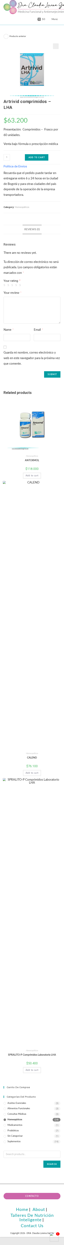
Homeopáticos (22, 207)
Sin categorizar (15, 1136)
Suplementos (14, 1141)
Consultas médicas (16, 1114)
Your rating (12, 280)
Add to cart (36, 157)
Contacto (32, 1196)
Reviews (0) (32, 229)
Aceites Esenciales (16, 1103)
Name (8, 329)
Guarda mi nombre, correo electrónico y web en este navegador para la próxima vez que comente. (32, 358)
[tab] (32, 229)
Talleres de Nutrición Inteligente (32, 1217)
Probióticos (13, 1131)
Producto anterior (17, 36)
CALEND (32, 758)
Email (38, 329)
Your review (12, 292)
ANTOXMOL (32, 460)
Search (52, 1164)
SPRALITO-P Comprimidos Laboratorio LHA (32, 1055)
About (39, 1210)
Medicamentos (14, 1125)
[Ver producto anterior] (6, 36)
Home (22, 1210)
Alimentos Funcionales (18, 1108)
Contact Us (32, 1226)
